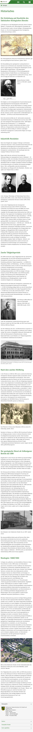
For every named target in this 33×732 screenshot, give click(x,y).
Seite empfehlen (5, 728)
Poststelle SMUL (13, 715)
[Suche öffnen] (24, 2)
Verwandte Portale (6, 724)
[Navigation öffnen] (18, 2)
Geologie (5, 5)
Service (3, 721)
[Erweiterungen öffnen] (29, 2)
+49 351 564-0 (12, 712)
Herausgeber (5, 704)
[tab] (16, 704)
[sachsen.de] (4, 2)
